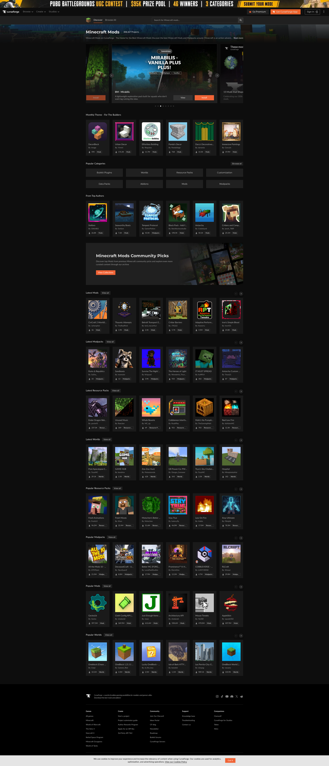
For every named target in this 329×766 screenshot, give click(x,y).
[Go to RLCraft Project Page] (231, 560)
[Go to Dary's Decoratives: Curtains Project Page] (204, 138)
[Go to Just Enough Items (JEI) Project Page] (151, 609)
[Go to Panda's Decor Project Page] (178, 138)
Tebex (216, 725)
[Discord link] (231, 696)
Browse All (110, 20)
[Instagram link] (217, 696)
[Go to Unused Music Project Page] (124, 414)
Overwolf (217, 716)
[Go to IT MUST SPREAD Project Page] (204, 365)
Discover (98, 20)
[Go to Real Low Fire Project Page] (231, 414)
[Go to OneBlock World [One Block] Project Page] (231, 658)
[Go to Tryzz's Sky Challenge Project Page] (204, 462)
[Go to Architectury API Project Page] (178, 609)
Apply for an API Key (126, 729)
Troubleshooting (188, 720)
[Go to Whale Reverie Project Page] (151, 414)
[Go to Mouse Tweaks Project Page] (204, 609)
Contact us (186, 725)
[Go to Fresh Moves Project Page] (124, 511)
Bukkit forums (155, 737)
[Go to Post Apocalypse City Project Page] (97, 462)
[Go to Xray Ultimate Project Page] (231, 511)
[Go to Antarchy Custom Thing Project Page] (231, 365)
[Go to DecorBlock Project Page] (97, 138)
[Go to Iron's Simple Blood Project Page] (231, 316)
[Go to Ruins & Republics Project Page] (97, 365)
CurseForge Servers (157, 742)
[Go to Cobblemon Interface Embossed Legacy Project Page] (178, 414)
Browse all (237, 164)
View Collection (197, 98)
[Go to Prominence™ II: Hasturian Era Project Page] (178, 560)
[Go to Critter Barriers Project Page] (178, 316)
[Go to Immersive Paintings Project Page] (231, 138)
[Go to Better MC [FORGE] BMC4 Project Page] (151, 560)
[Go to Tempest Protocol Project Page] (151, 219)
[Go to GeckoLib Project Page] (97, 609)
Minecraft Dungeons (94, 742)
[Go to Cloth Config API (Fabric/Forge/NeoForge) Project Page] (124, 609)
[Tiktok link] (222, 696)
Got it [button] (230, 760)
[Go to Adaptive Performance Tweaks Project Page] (204, 316)
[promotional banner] (164, 4)
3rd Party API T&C (125, 733)
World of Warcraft (93, 725)
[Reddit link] (241, 696)
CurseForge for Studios (223, 720)
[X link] (236, 696)
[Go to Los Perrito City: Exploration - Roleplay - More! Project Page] (204, 658)
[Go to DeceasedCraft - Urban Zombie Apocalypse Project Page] (124, 560)
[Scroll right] (241, 294)
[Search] (240, 20)
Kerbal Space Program (94, 737)
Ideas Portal (154, 720)
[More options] (323, 11)
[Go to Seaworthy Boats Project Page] (124, 219)
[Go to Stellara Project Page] (97, 219)
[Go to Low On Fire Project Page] (204, 511)
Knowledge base (188, 716)
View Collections (105, 273)
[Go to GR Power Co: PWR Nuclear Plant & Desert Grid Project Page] (178, 462)
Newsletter (154, 729)
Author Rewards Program (128, 725)
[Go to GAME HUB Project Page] (124, 462)
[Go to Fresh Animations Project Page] (97, 511)
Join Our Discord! (157, 716)
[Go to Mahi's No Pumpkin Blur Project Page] (204, 414)
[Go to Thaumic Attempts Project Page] (124, 316)
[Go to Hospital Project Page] (231, 462)
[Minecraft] (88, 20)
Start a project (123, 716)
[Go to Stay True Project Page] (178, 511)
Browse (27, 11)
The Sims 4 (90, 729)
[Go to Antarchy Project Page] (204, 219)
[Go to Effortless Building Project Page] (151, 138)
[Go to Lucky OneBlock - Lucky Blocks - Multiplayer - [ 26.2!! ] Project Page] (151, 658)
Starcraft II (90, 733)
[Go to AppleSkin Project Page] (231, 609)
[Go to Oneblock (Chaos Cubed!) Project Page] (97, 658)
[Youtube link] (227, 696)
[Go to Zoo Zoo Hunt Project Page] (151, 462)
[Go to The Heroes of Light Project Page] (178, 365)
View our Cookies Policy (176, 762)
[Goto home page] (11, 12)
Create (39, 11)
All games (89, 716)
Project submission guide (128, 720)
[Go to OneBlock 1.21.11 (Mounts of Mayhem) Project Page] (124, 658)
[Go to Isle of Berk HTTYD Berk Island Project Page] (178, 658)
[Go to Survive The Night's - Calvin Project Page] (151, 365)
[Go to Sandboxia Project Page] (124, 365)
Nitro (216, 729)
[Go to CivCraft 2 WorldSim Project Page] (97, 316)
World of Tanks (92, 746)
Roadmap (154, 733)
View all (105, 293)
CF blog (153, 725)
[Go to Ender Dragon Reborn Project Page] (97, 414)
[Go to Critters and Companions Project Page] (231, 219)
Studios (53, 11)
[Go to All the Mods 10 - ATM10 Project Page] (97, 560)
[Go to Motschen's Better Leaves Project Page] (151, 511)
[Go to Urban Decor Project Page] (124, 138)
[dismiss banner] (324, 3)
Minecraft (90, 720)
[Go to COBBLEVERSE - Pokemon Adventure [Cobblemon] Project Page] (204, 560)
